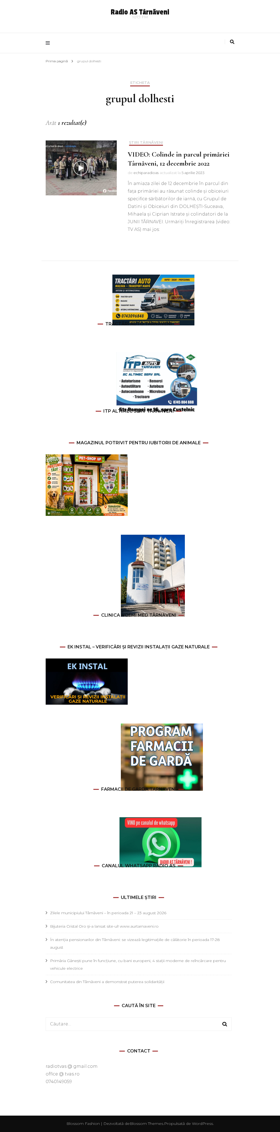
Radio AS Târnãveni (140, 12)
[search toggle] (232, 42)
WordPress (202, 1123)
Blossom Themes (146, 1123)
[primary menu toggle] (49, 43)
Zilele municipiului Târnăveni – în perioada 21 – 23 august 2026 (108, 912)
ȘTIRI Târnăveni (146, 142)
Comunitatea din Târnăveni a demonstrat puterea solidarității (107, 981)
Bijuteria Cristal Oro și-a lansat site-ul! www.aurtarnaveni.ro (104, 926)
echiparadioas (146, 172)
